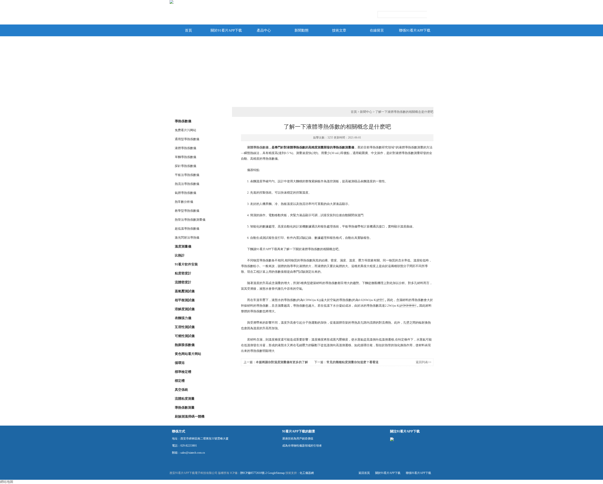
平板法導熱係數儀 (187, 175)
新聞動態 (301, 30)
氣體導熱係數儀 (185, 193)
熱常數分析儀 (184, 201)
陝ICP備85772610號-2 (253, 473)
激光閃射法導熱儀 (187, 237)
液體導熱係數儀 (185, 148)
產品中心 (264, 30)
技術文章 (339, 30)
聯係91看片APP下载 (414, 30)
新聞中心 (366, 112)
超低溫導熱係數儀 (187, 228)
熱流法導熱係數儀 (187, 184)
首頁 (188, 30)
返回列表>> (423, 362)
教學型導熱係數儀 (187, 210)
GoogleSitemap (276, 473)
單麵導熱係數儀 (185, 157)
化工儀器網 (307, 473)
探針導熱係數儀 (185, 166)
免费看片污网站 (185, 130)
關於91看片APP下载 (226, 30)
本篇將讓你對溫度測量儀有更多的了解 (282, 362)
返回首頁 (364, 473)
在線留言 (377, 30)
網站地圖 (6, 482)
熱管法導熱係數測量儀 (190, 219)
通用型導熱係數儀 (187, 139)
